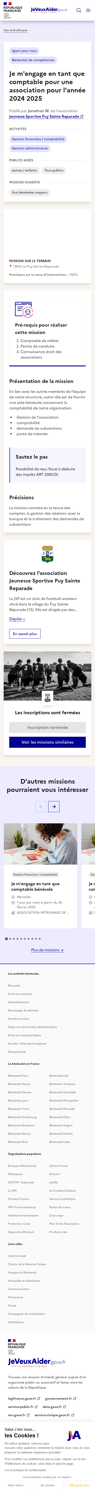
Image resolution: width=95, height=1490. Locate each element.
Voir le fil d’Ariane (15, 30)
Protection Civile (19, 1224)
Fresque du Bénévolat (22, 1272)
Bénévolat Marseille (62, 1109)
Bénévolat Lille (58, 1076)
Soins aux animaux (20, 994)
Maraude (14, 986)
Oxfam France (58, 1166)
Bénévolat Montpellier (64, 1101)
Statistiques (16, 1322)
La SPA (12, 1191)
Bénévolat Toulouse (62, 1084)
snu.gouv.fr (16, 1415)
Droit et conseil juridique (24, 1035)
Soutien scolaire (18, 1019)
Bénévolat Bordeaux (21, 1125)
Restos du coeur (60, 1207)
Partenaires (15, 1297)
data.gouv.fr (52, 1406)
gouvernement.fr (58, 1398)
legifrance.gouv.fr (22, 1398)
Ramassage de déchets (23, 1010)
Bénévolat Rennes (19, 1092)
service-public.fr (20, 1406)
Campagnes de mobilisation (26, 1314)
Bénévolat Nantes (61, 1134)
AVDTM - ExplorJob (21, 1182)
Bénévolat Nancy (19, 1134)
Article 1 (54, 1174)
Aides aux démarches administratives (32, 1027)
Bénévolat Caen (59, 1142)
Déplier (15, 619)
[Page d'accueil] (49, 10)
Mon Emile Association (64, 1224)
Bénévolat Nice (18, 1142)
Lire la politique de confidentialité (25, 1470)
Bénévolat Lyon (18, 1101)
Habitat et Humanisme (23, 1215)
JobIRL (53, 1182)
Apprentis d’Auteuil (21, 1232)
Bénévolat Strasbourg (22, 1117)
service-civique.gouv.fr (52, 1415)
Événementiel (17, 1052)
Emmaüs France (18, 1199)
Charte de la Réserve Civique (27, 1264)
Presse (12, 1306)
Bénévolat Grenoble (62, 1092)
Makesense (15, 1174)
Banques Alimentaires (22, 1166)
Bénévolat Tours (18, 1109)
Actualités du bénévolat (24, 1281)
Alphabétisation (18, 1002)
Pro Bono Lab (58, 1232)
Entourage (56, 1215)
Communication (19, 1289)
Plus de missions (45, 950)
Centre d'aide (17, 1256)
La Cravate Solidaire (62, 1191)
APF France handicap (22, 1207)
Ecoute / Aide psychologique (27, 1044)
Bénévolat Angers (60, 1125)
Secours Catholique (62, 1199)
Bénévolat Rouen (19, 1084)
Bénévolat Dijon (59, 1117)
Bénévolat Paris (18, 1076)
